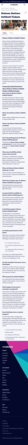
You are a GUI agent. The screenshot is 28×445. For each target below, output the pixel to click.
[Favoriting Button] (25, 13)
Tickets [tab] (5, 33)
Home (2, 8)
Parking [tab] (11, 33)
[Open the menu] (2, 4)
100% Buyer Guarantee (16, 1)
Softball (12, 8)
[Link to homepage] (14, 4)
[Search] (24, 4)
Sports (7, 8)
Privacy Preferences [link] (6, 433)
